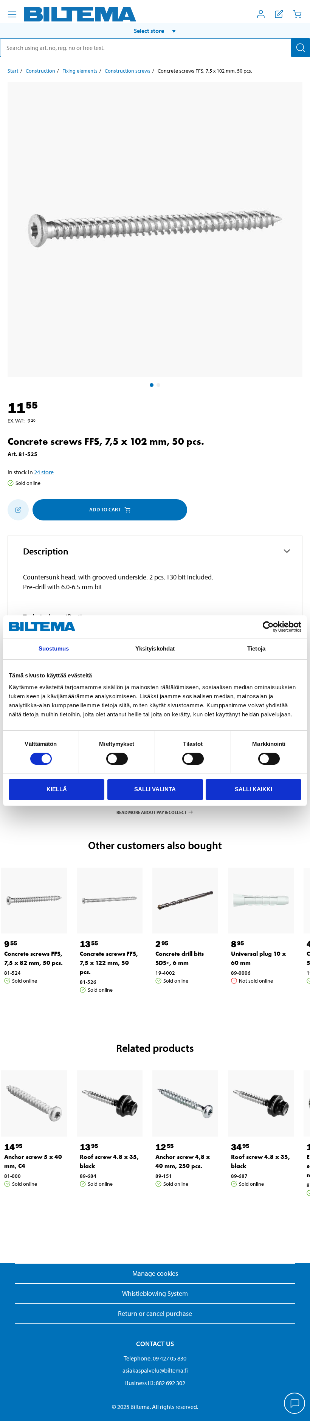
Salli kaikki (253, 789)
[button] (155, 30)
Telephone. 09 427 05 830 (155, 1358)
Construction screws (127, 70)
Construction (40, 70)
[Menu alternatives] (12, 14)
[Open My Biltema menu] (261, 14)
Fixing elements (80, 70)
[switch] (117, 759)
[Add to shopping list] (18, 509)
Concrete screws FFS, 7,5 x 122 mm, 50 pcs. (109, 963)
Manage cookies (155, 1273)
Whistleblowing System (155, 1293)
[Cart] (297, 14)
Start (13, 70)
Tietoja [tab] (256, 648)
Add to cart (105, 509)
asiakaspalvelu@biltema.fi (155, 1370)
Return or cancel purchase (155, 1313)
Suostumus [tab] (54, 648)
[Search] (300, 47)
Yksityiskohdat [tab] (155, 648)
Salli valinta (155, 789)
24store (44, 472)
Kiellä (56, 789)
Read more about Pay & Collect (151, 812)
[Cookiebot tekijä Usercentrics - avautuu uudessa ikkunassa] (268, 626)
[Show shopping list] (279, 14)
